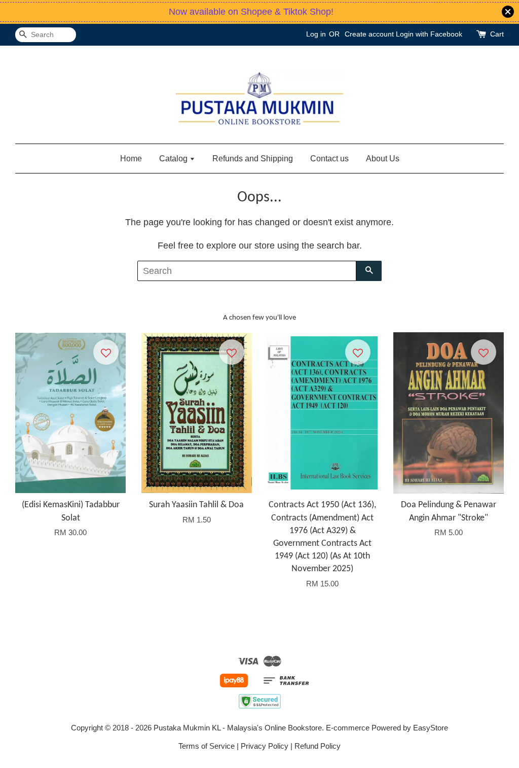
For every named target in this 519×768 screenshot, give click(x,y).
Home (131, 158)
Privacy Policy (264, 746)
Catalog (174, 158)
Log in (316, 34)
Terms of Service (206, 746)
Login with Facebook (429, 34)
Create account (369, 34)
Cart (497, 34)
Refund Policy (317, 746)
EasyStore (430, 727)
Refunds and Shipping (252, 158)
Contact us (329, 158)
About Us (382, 158)
